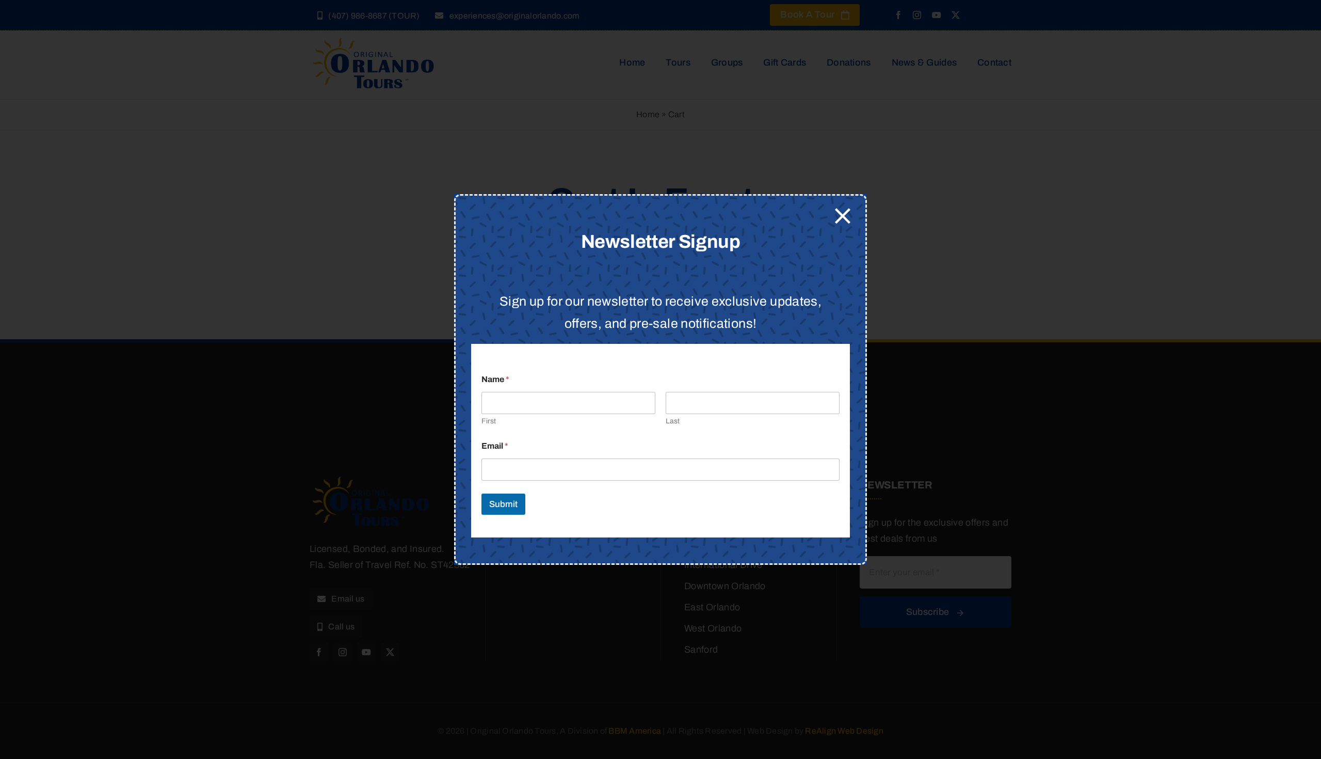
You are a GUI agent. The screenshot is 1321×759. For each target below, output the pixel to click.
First (488, 421)
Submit (503, 504)
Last (673, 421)
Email (494, 445)
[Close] (843, 215)
